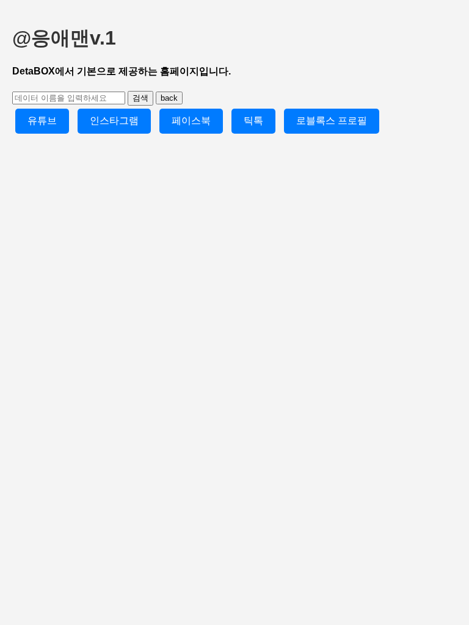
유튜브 (42, 120)
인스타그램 (114, 120)
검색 (140, 98)
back (169, 98)
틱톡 (253, 120)
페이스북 (191, 120)
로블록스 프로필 (331, 120)
